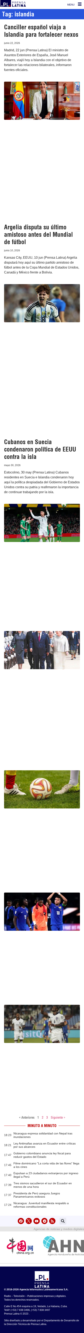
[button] (63, 1221)
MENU (71, 4)
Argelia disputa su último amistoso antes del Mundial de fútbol (38, 234)
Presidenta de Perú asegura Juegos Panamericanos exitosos (36, 1195)
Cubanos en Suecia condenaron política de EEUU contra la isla (40, 449)
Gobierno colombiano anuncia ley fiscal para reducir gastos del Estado (42, 1155)
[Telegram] (44, 1221)
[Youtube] (36, 1221)
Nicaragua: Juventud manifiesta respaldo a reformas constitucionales (41, 1205)
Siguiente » (58, 1117)
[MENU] (80, 4)
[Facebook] (21, 1221)
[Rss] (52, 1221)
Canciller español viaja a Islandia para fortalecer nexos (41, 30)
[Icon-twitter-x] (29, 1221)
